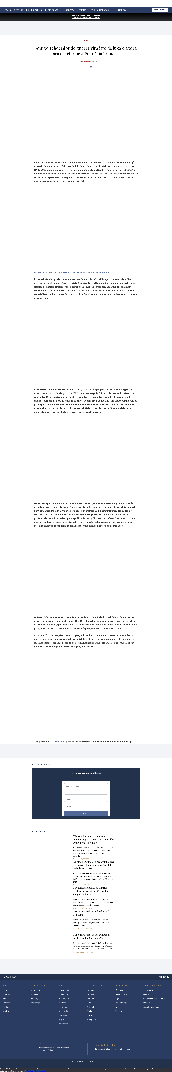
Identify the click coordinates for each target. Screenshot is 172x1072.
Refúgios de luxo (94, 1019)
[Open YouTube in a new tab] (91, 67)
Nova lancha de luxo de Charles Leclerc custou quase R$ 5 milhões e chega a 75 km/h (92, 891)
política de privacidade (80, 1061)
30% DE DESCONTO (92, 18)
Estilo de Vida (52, 9)
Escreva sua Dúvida (73, 786)
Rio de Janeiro (121, 994)
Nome (68, 799)
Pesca (89, 1015)
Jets (4, 998)
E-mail (68, 806)
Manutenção (64, 998)
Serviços (18, 9)
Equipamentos (34, 9)
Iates (5, 990)
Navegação (35, 998)
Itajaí (117, 998)
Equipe (146, 994)
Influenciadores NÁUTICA (154, 998)
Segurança (35, 1003)
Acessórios (35, 990)
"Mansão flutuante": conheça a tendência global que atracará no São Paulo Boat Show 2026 (93, 839)
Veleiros (6, 1011)
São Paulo (119, 990)
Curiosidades (78, 908)
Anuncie (146, 1003)
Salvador (119, 1011)
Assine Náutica (160, 10)
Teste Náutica (119, 9)
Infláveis (6, 994)
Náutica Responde (99, 9)
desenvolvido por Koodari (86, 1065)
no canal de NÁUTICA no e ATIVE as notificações (72, 272)
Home (85, 40)
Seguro (62, 1019)
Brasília (118, 1007)
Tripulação (63, 1024)
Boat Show (68, 9)
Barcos (7, 9)
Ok (27, 1071)
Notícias (81, 9)
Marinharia (63, 1007)
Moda (89, 1011)
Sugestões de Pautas (151, 1007)
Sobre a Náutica (152, 985)
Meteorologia (64, 1011)
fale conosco (95, 1061)
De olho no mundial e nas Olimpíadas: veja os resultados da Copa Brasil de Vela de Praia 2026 (93, 865)
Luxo (89, 1003)
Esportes (91, 994)
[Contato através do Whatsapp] (158, 978)
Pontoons (7, 1007)
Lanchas (6, 1003)
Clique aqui (59, 741)
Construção (64, 990)
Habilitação (63, 994)
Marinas (62, 1003)
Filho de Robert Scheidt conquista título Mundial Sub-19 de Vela (91, 936)
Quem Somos (148, 990)
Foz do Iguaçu (121, 1003)
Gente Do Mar (78, 929)
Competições (78, 952)
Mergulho (91, 1007)
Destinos (90, 990)
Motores (34, 994)
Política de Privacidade (37, 1071)
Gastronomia (92, 998)
